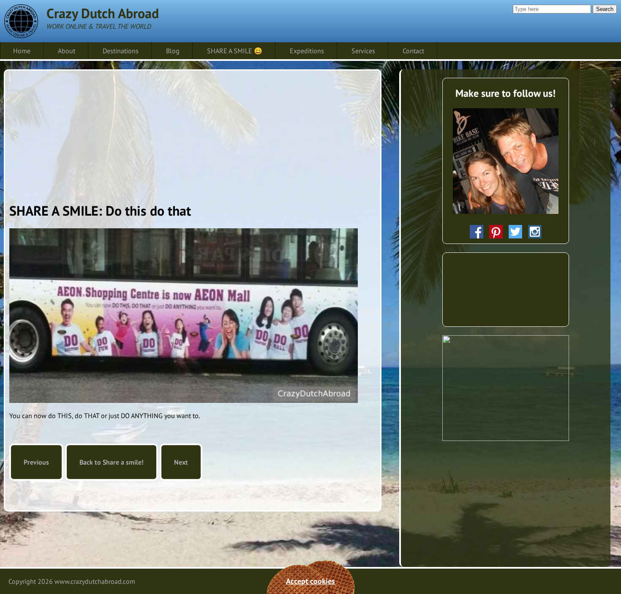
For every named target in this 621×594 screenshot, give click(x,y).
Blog (173, 51)
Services (363, 51)
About (66, 51)
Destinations (121, 51)
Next (181, 462)
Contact (413, 51)
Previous (36, 462)
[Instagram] (535, 231)
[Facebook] (476, 231)
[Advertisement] (192, 134)
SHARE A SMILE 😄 (234, 51)
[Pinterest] (496, 231)
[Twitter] (515, 231)
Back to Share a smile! (111, 462)
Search (604, 9)
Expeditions (307, 51)
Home (21, 51)
